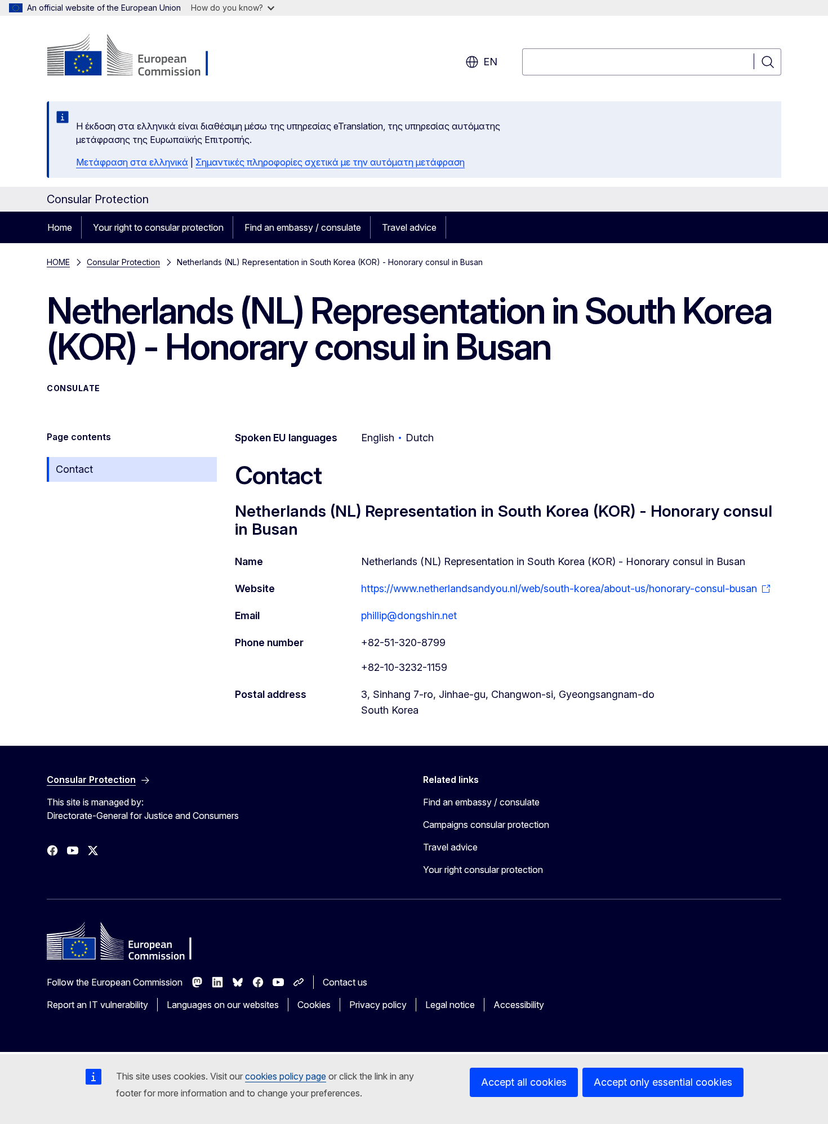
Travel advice (409, 227)
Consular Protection (123, 262)
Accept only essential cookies (663, 1082)
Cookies (314, 1004)
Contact (74, 469)
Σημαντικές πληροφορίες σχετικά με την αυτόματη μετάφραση (330, 162)
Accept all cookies (524, 1082)
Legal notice (450, 1004)
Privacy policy (378, 1004)
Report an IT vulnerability (97, 1004)
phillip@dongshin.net (409, 615)
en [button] (490, 62)
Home (59, 227)
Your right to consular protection (158, 227)
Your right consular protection (483, 869)
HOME (58, 262)
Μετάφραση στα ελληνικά (132, 162)
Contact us (345, 982)
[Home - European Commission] (138, 56)
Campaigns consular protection (486, 824)
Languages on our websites (223, 1004)
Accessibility (518, 1004)
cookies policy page (285, 1076)
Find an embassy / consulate (302, 227)
